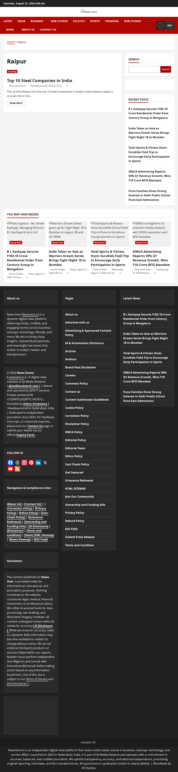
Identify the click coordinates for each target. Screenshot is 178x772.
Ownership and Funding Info (85, 505)
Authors (70, 359)
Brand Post (16, 242)
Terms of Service (37, 679)
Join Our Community (79, 496)
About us (28, 29)
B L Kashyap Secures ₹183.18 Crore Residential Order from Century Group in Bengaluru (148, 113)
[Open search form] (153, 25)
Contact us (48, 29)
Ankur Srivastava (35, 404)
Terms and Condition (79, 545)
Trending (112, 21)
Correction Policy (77, 416)
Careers (70, 375)
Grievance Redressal (79, 480)
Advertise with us (77, 322)
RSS (169, 25)
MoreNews (160, 763)
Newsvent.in (30, 314)
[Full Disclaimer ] (18, 683)
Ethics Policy (73, 456)
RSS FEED (71, 529)
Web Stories (59, 21)
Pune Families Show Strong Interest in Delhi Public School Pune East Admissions (149, 195)
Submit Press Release (80, 537)
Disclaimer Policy (77, 424)
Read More (17, 103)
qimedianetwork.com (24, 386)
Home (11, 42)
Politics (79, 21)
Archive (70, 351)
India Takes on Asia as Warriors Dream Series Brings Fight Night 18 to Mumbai (148, 132)
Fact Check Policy (77, 464)
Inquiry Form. (25, 435)
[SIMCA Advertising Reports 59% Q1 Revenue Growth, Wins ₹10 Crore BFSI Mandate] (152, 234)
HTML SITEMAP (75, 489)
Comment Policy (76, 383)
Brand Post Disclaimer (80, 367)
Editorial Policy (75, 440)
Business (37, 21)
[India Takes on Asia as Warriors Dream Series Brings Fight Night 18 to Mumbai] (68, 234)
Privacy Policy (74, 513)
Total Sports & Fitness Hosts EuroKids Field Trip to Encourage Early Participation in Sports (110, 258)
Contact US (88, 742)
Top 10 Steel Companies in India (39, 80)
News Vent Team (17, 85)
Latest (7, 21)
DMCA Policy (73, 432)
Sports (95, 21)
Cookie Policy (74, 408)
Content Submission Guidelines (87, 400)
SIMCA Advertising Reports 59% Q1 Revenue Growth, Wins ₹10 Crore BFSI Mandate (149, 176)
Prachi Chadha (16, 273)
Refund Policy (74, 521)
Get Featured (74, 472)
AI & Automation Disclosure (84, 343)
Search (133, 59)
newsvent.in (16, 377)
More (10, 29)
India (21, 21)
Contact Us (35, 426)
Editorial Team (75, 448)
